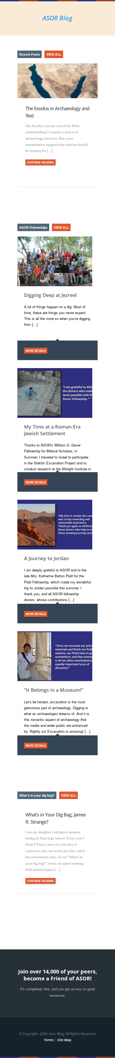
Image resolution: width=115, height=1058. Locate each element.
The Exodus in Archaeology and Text (57, 112)
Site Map (64, 1039)
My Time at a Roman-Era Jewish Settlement (52, 430)
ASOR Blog (57, 17)
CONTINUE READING (40, 162)
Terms (49, 1039)
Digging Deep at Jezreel (50, 295)
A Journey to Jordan (46, 558)
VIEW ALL (53, 54)
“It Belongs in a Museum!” (53, 690)
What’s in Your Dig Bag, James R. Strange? (55, 818)
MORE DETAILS (36, 351)
